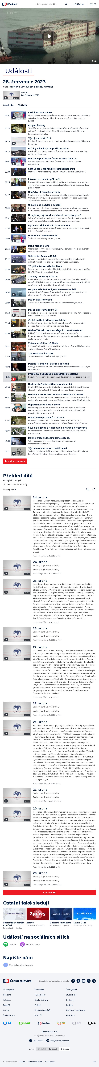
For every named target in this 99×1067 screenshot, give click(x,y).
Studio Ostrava (41, 1000)
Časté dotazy (9, 1015)
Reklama (7, 994)
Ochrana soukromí (35, 1061)
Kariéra (69, 1005)
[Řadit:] (94, 489)
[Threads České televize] (94, 981)
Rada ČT (6, 1005)
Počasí (37, 1005)
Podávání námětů (42, 1010)
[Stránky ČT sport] (24, 1023)
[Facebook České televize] (78, 981)
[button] (49, 36)
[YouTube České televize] (83, 981)
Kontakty (70, 1015)
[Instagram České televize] (73, 981)
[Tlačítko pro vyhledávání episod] (88, 489)
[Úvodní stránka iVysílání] (12, 4)
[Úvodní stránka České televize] (17, 981)
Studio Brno (71, 994)
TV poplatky (40, 994)
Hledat (66, 4)
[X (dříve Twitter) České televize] (89, 981)
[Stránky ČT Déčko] (61, 1023)
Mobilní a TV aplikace (75, 1010)
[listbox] (53, 1049)
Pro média (39, 989)
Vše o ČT (38, 1015)
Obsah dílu (8, 105)
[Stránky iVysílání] (44, 1023)
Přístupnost (50, 1061)
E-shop (6, 1010)
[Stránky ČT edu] (92, 1023)
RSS (94, 1061)
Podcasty (70, 1000)
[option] (41, 1049)
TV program (8, 989)
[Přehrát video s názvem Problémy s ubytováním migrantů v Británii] (49, 36)
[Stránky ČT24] (7, 1023)
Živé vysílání (71, 989)
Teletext (7, 1000)
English (22, 1061)
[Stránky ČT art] (76, 1023)
